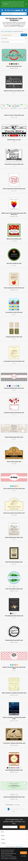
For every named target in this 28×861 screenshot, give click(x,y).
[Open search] (25, 14)
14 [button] (23, 809)
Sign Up (22, 827)
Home (2, 31)
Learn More (23, 856)
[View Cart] (25, 10)
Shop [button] (2, 831)
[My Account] (22, 10)
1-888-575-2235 (18, 846)
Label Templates (8, 31)
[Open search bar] (5, 10)
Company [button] (3, 843)
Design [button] (2, 835)
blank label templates (15, 25)
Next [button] (14, 811)
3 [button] (12, 809)
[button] (2, 10)
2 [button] (10, 809)
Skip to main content (5, 5)
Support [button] (3, 839)
